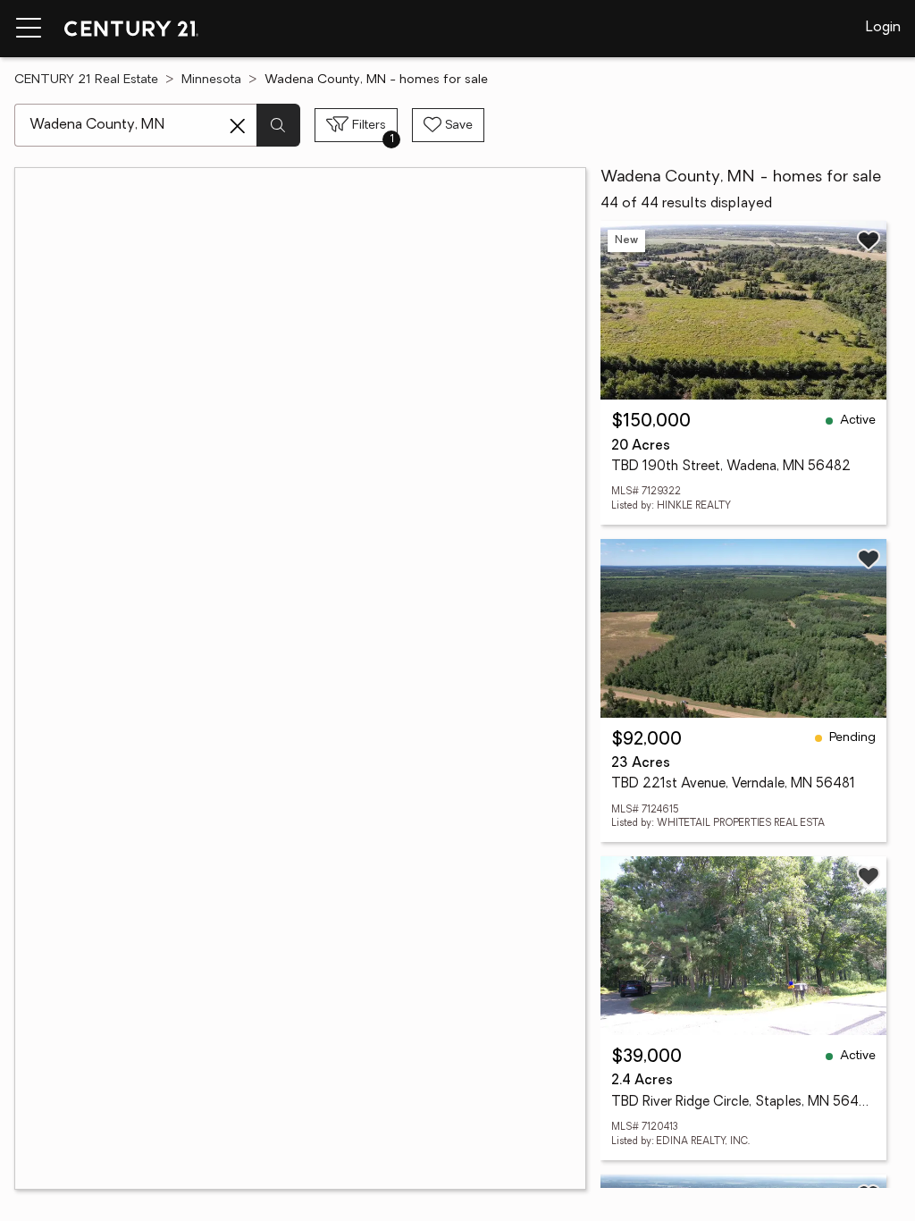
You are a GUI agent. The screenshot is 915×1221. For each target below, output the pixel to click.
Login (883, 28)
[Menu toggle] (28, 28)
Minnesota (211, 80)
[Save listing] (868, 240)
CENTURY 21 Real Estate (86, 80)
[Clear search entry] (237, 126)
